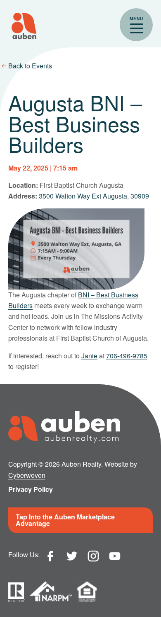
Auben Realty (24, 26)
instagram (93, 556)
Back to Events (30, 65)
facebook (50, 556)
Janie (89, 355)
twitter (71, 556)
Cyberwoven (26, 475)
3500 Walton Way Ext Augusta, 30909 (94, 196)
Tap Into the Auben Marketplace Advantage (65, 520)
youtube (114, 556)
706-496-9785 (126, 355)
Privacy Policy (30, 489)
